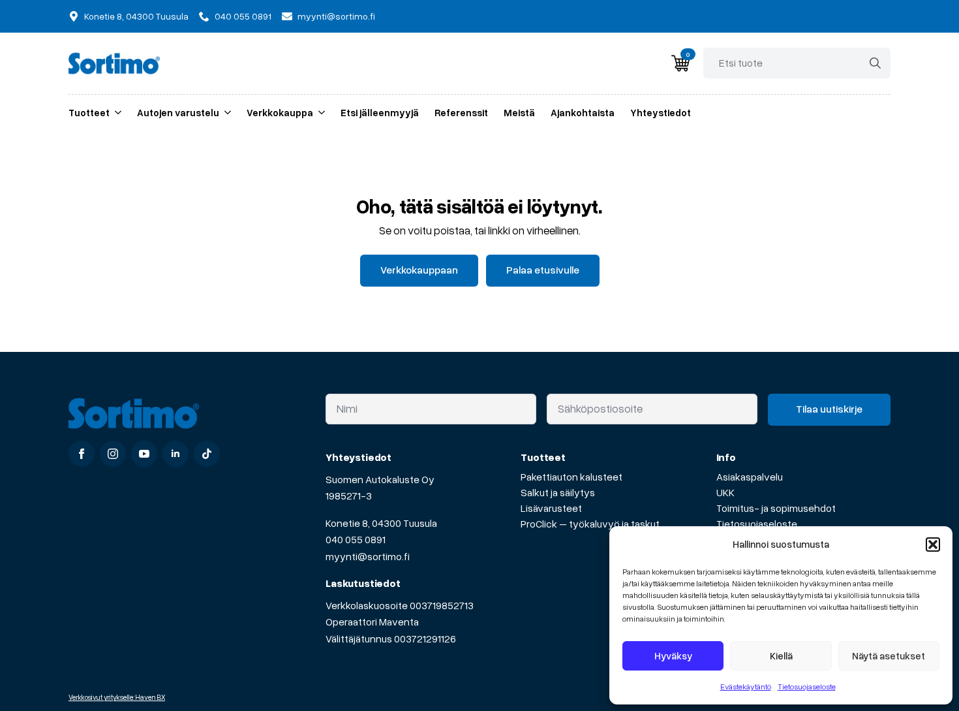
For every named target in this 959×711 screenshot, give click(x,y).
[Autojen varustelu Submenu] (225, 113)
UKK (725, 492)
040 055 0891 (356, 539)
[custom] (207, 454)
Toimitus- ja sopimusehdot (776, 508)
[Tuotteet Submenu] (115, 113)
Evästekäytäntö (745, 686)
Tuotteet (89, 112)
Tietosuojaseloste (807, 686)
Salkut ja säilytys (558, 492)
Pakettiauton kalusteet (571, 476)
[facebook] (81, 454)
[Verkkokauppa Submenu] (319, 113)
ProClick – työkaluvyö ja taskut (590, 523)
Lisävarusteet (551, 508)
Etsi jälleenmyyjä (380, 112)
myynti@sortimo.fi (368, 556)
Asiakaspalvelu (749, 476)
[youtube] (144, 454)
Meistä (519, 112)
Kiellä (781, 655)
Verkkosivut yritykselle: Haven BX (116, 697)
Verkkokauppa (280, 112)
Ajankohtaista (583, 112)
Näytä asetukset (888, 655)
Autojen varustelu (178, 112)
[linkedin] (175, 454)
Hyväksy (673, 655)
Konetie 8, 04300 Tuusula (381, 522)
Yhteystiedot (660, 112)
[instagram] (113, 454)
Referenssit (461, 112)
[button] (932, 544)
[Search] (875, 63)
